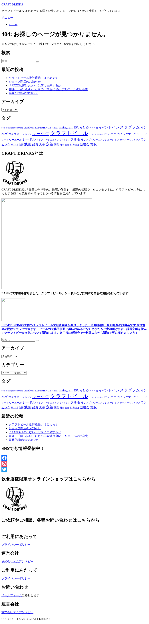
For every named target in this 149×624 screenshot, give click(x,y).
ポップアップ (133, 139)
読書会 (84, 144)
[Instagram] (74, 464)
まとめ (84, 127)
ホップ (123, 139)
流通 (77, 145)
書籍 (67, 145)
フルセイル (79, 139)
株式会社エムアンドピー (17, 561)
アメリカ (93, 127)
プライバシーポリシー (16, 544)
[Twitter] (74, 469)
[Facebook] (74, 458)
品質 (35, 144)
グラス (107, 134)
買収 (93, 144)
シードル (29, 139)
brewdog (19, 127)
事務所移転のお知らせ (23, 93)
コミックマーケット (129, 134)
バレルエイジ (52, 139)
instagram (66, 127)
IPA (76, 127)
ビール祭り (65, 140)
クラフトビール (69, 133)
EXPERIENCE (43, 127)
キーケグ (40, 133)
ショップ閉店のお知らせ (25, 81)
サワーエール (14, 139)
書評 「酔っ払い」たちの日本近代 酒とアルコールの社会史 (48, 89)
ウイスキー (15, 134)
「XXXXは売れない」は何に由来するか (35, 85)
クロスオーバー (96, 134)
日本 (62, 144)
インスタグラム (126, 127)
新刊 (56, 144)
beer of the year (8, 127)
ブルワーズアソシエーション (103, 139)
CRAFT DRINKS (12, 4)
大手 (42, 144)
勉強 (27, 144)
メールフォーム (11, 595)
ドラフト (40, 139)
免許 (21, 144)
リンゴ (14, 144)
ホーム (13, 24)
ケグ (113, 134)
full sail (55, 128)
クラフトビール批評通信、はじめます (33, 77)
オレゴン (27, 134)
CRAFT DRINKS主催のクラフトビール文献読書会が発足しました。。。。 (74, 329)
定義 (49, 144)
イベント (105, 127)
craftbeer (29, 127)
